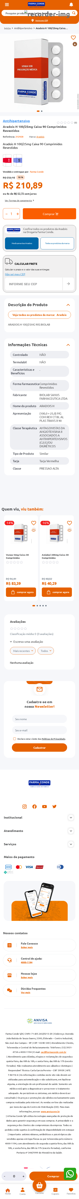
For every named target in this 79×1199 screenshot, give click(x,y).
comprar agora (25, 592)
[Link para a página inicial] (7, 28)
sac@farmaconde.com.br (53, 1052)
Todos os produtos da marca (57, 243)
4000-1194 (26, 962)
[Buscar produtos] (73, 13)
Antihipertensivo (23, 28)
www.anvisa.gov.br (50, 1111)
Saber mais (27, 947)
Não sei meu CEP (15, 274)
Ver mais (25, 992)
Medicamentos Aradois (22, 243)
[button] (47, 14)
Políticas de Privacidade (53, 738)
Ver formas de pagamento (18, 200)
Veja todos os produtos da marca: (39, 314)
